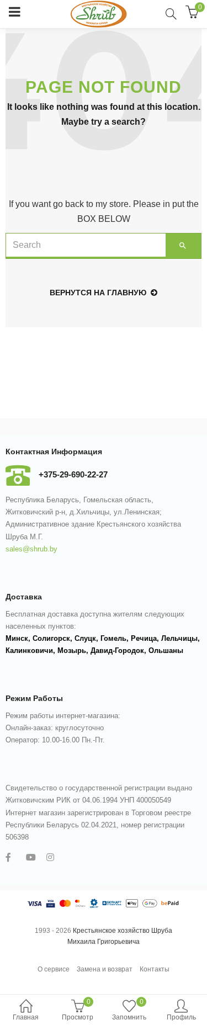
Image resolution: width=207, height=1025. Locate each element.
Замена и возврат (104, 969)
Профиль (181, 1017)
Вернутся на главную (98, 292)
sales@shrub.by (31, 549)
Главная (26, 1017)
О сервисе (54, 969)
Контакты (154, 969)
